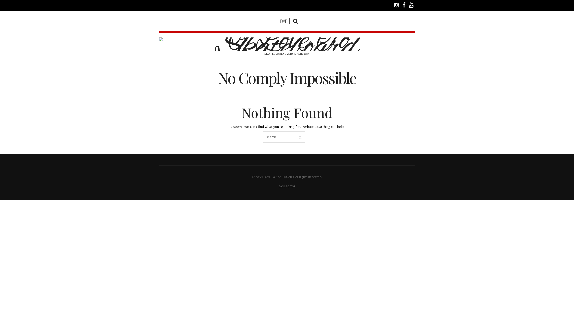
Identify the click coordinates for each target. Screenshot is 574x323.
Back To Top (287, 186)
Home (283, 21)
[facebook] (404, 5)
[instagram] (396, 5)
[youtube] (411, 5)
